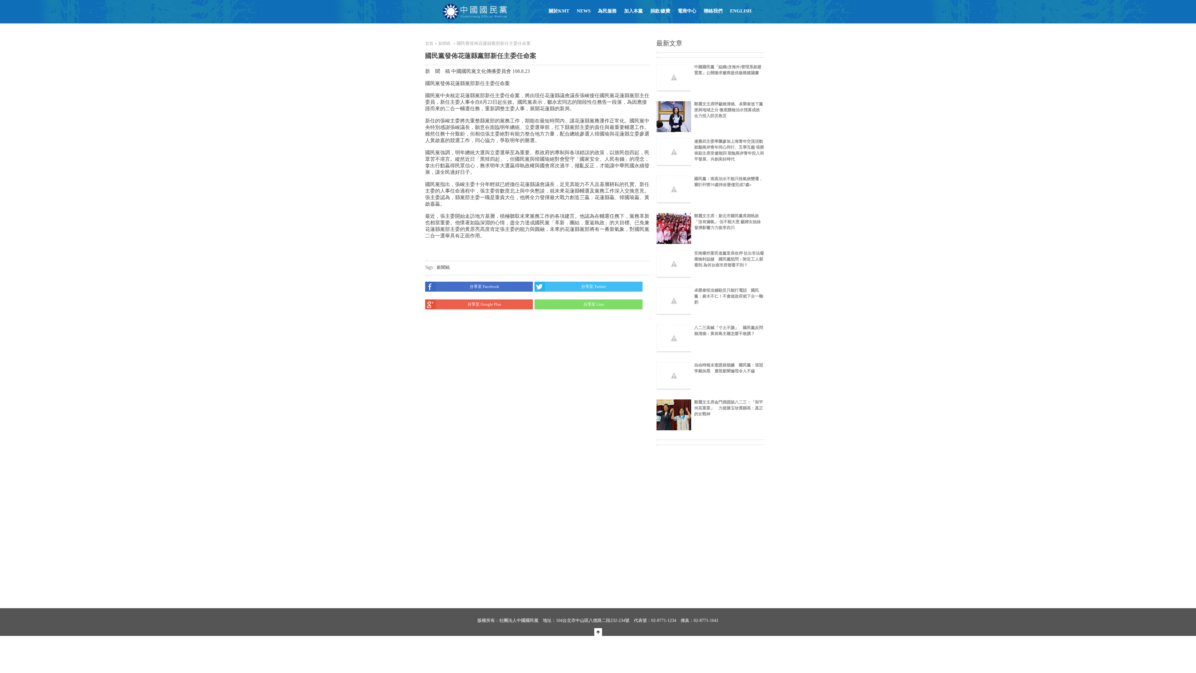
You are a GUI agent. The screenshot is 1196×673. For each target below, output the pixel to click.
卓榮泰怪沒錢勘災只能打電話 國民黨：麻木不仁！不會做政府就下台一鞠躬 (728, 296)
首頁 (429, 43)
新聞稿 (444, 43)
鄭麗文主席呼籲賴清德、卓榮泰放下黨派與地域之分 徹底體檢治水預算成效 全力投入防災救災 (728, 110)
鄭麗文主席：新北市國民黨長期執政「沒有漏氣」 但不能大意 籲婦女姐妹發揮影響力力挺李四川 (727, 221)
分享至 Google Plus (484, 304)
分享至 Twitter (593, 286)
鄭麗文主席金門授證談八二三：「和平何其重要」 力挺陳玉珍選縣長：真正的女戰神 (728, 408)
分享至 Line (593, 304)
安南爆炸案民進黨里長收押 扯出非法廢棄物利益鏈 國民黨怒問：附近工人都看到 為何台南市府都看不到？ (729, 259)
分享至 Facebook (484, 286)
